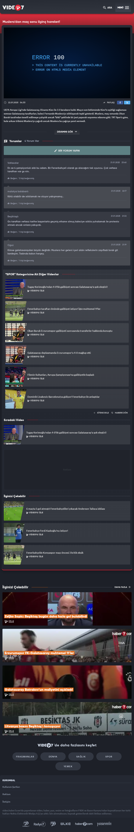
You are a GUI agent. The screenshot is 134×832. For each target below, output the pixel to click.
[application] (67, 416)
